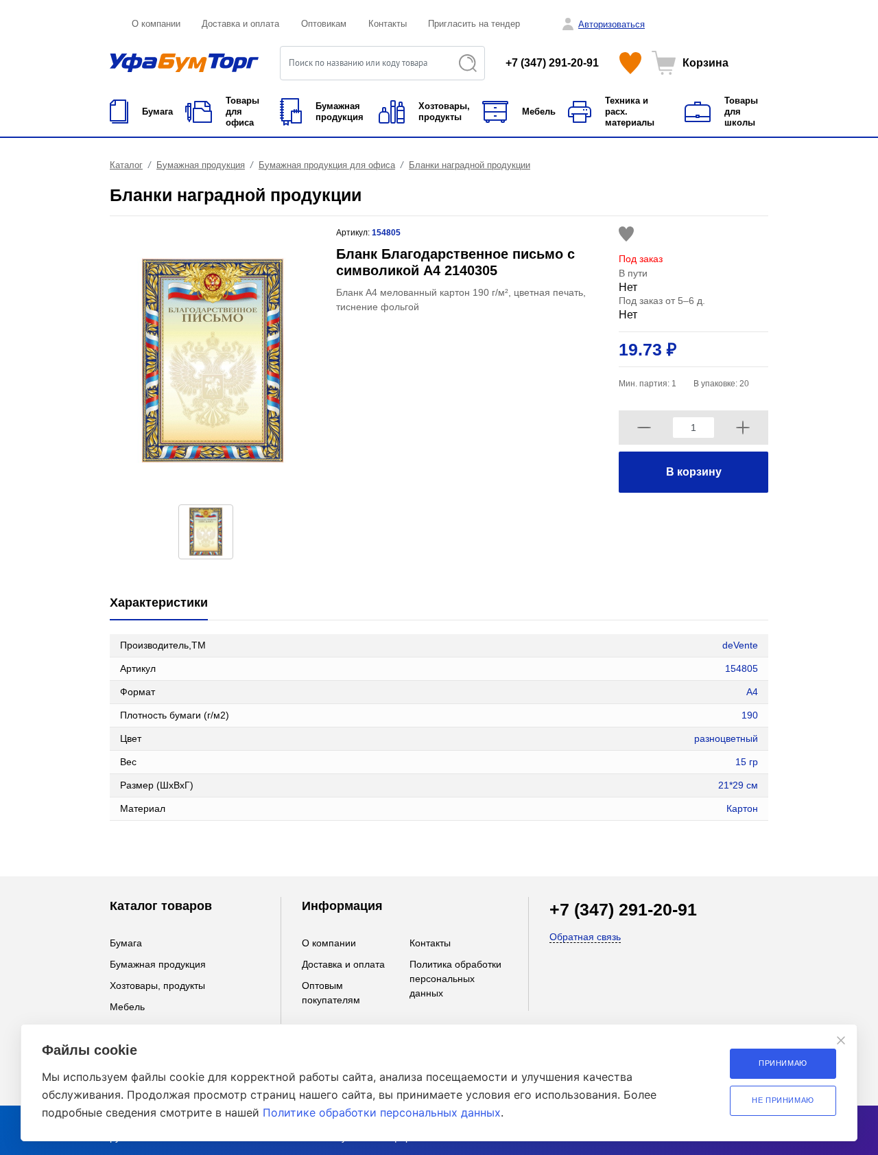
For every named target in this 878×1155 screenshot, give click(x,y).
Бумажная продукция (200, 165)
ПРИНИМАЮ (783, 1063)
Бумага (126, 942)
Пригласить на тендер (474, 24)
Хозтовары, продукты (157, 985)
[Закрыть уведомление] (841, 1040)
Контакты (387, 24)
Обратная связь (585, 936)
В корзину (694, 472)
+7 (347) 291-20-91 (552, 63)
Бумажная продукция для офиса (327, 165)
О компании (156, 24)
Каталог (126, 165)
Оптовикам (323, 24)
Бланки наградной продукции (469, 165)
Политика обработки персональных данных (455, 979)
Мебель (127, 1006)
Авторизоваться (611, 24)
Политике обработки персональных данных (382, 1112)
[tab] (159, 603)
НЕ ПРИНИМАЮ (783, 1100)
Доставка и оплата (240, 24)
